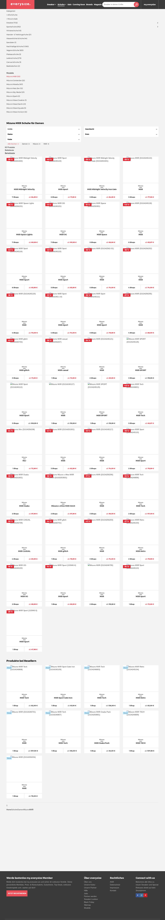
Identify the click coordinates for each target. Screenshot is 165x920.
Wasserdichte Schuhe (15, 38)
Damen (20, 810)
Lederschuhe (11, 58)
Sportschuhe (11, 27)
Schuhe (14, 810)
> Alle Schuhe (11, 15)
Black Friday (89, 902)
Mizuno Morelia (12, 84)
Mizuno (26, 810)
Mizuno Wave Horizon (15, 112)
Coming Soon (79, 4)
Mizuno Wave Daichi (14, 104)
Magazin (98, 4)
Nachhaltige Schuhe (14, 46)
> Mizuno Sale (12, 19)
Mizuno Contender (14, 80)
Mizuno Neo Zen (13, 88)
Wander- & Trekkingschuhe (17, 35)
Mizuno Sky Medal (13, 92)
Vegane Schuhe (12, 50)
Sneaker (50, 4)
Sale (69, 4)
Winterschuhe (12, 31)
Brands (89, 4)
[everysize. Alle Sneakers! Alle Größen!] (20, 4)
